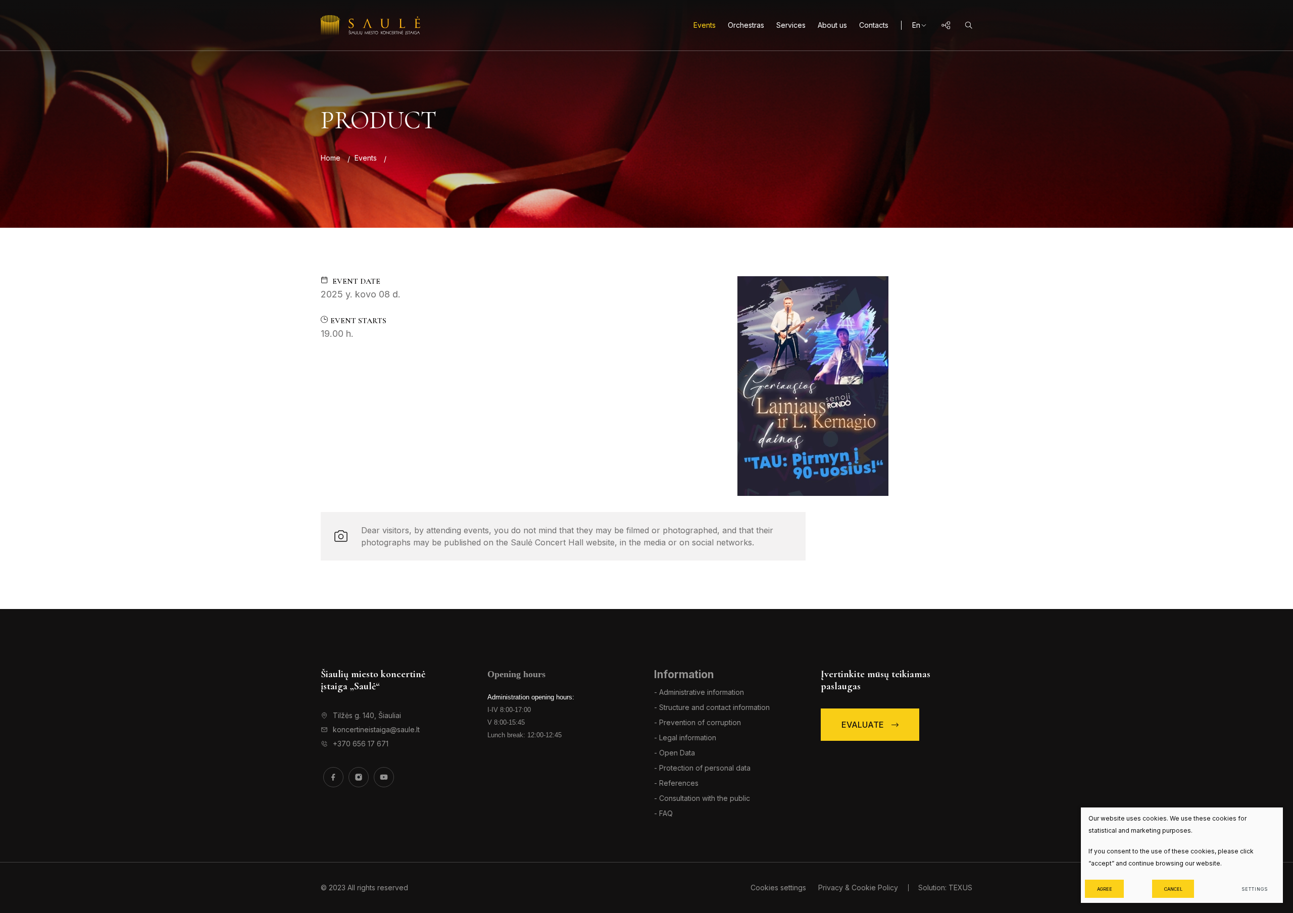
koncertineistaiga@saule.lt (376, 729)
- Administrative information (699, 692)
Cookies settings (779, 887)
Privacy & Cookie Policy (858, 887)
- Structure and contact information (712, 707)
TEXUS (960, 887)
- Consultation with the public (702, 798)
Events (704, 25)
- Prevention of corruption (697, 722)
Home (330, 158)
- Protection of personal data (702, 768)
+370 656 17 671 (360, 743)
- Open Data (674, 752)
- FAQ (663, 813)
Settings (1254, 889)
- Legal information (685, 737)
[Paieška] (969, 25)
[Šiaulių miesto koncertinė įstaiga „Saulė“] (370, 25)
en (916, 25)
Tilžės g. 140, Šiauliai (367, 715)
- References (676, 783)
